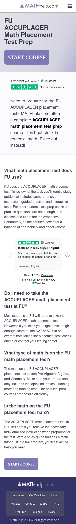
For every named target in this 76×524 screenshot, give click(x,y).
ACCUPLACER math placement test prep (36, 123)
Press (53, 495)
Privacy (51, 512)
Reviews (15, 503)
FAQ (57, 503)
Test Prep (20, 512)
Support (44, 503)
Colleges (36, 512)
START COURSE (27, 57)
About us (18, 495)
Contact (30, 503)
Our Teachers (37, 495)
